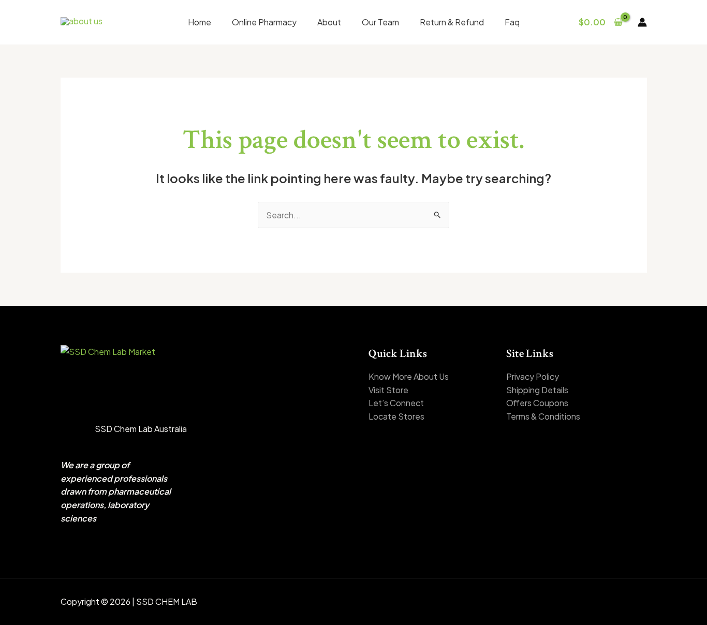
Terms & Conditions (543, 416)
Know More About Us (409, 376)
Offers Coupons (537, 402)
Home (199, 22)
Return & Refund (452, 22)
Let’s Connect (396, 402)
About (329, 22)
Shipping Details (537, 389)
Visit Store (388, 389)
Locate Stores (396, 416)
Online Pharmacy (264, 22)
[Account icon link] (642, 22)
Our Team (380, 22)
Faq (512, 22)
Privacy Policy (532, 376)
